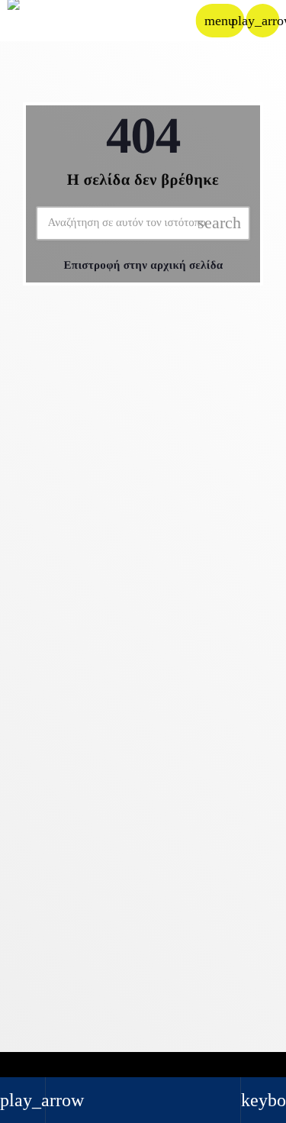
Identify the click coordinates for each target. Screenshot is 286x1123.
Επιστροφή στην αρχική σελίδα (143, 266)
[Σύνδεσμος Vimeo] (50, 20)
